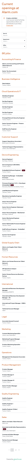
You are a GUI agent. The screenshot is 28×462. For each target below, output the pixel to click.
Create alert (9, 25)
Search (5, 33)
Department (6, 39)
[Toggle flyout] (25, 41)
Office (4, 45)
